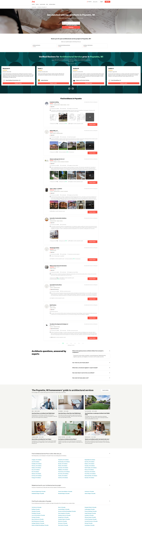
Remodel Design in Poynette (63, 493)
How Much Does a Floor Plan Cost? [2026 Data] (69, 413)
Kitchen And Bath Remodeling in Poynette (40, 525)
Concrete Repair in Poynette (63, 509)
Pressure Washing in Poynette (91, 511)
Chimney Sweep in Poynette (90, 517)
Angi (33, 411)
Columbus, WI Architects (90, 465)
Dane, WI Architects (36, 469)
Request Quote (92, 124)
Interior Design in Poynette (90, 493)
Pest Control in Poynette (63, 525)
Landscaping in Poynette (90, 509)
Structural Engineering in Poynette (38, 491)
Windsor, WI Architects (62, 465)
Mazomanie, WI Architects (90, 471)
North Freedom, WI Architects (91, 467)
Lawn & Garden (42, 4)
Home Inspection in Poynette (64, 513)
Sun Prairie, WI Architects (63, 473)
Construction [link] (34, 7)
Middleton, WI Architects (63, 469)
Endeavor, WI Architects (89, 463)
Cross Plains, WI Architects (90, 473)
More (47, 4)
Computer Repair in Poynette (64, 519)
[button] (54, 117)
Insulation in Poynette (89, 515)
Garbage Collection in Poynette (38, 523)
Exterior (37, 4)
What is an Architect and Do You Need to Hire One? (97, 439)
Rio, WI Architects (35, 471)
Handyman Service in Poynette (64, 515)
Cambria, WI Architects (62, 475)
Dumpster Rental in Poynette (90, 507)
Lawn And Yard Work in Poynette (38, 515)
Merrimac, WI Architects (36, 465)
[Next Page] (83, 343)
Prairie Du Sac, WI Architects (64, 471)
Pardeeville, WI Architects (63, 459)
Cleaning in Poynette (36, 511)
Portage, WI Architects (36, 477)
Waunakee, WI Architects (63, 467)
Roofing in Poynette (36, 509)
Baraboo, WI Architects (62, 463)
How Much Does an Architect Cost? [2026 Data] (43, 413)
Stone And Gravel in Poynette (37, 519)
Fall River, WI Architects (63, 477)
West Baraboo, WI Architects (64, 461)
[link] (4, 80)
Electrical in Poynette (62, 521)
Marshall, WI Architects (89, 477)
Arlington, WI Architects (36, 459)
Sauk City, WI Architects (89, 461)
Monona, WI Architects (89, 469)
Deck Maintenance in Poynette (38, 521)
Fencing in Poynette (36, 517)
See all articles (105, 390)
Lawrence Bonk (35, 437)
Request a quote (18, 83)
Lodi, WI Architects (35, 461)
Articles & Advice (52, 4)
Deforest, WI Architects (36, 473)
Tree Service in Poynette (36, 507)
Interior (33, 4)
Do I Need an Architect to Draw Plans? (67, 439)
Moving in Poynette (88, 523)
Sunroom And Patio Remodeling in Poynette (67, 511)
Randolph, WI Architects (36, 463)
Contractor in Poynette (89, 491)
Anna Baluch (87, 437)
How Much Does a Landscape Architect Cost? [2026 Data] (97, 414)
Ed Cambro (60, 411)
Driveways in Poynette (62, 523)
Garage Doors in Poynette (63, 517)
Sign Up (107, 1)
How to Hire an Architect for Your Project (41, 439)
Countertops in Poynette (89, 525)
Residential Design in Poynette (38, 493)
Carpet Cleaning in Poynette (90, 513)
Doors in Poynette (61, 507)
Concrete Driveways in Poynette (91, 521)
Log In (101, 1)
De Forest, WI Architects (36, 475)
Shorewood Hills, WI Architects (91, 475)
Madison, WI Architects (36, 467)
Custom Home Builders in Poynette (65, 491)
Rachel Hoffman (61, 437)
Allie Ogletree (88, 411)
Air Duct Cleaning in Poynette (90, 519)
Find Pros (71, 27)
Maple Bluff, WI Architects (90, 459)
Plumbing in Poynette (36, 513)
